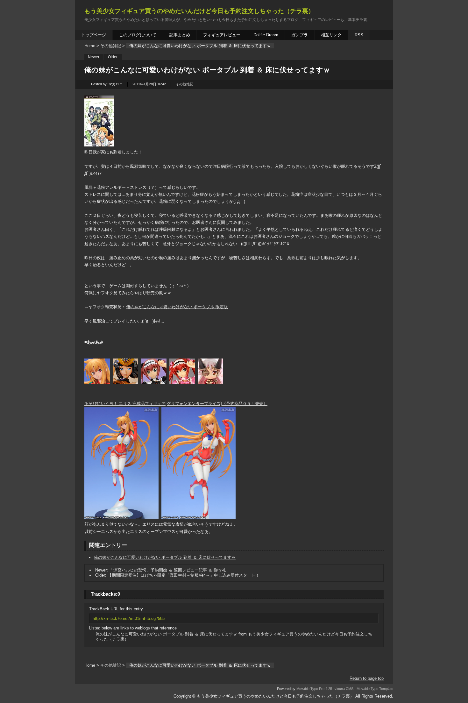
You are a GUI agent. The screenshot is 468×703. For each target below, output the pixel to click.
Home (89, 45)
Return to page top (367, 678)
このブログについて (137, 34)
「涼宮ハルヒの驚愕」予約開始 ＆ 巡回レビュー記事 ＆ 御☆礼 (167, 570)
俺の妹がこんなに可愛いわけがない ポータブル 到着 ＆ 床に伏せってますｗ (165, 557)
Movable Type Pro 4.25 (314, 689)
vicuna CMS (344, 689)
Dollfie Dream (265, 34)
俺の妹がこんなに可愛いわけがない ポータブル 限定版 (177, 306)
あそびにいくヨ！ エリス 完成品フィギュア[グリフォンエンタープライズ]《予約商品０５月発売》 (175, 403)
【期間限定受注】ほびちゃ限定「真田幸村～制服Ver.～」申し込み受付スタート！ (183, 575)
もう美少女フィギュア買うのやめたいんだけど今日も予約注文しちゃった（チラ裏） (199, 11)
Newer (93, 57)
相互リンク (331, 34)
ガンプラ (299, 34)
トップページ (93, 34)
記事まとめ (179, 34)
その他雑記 (110, 45)
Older (112, 57)
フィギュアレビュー (221, 34)
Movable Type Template (375, 689)
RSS (359, 34)
